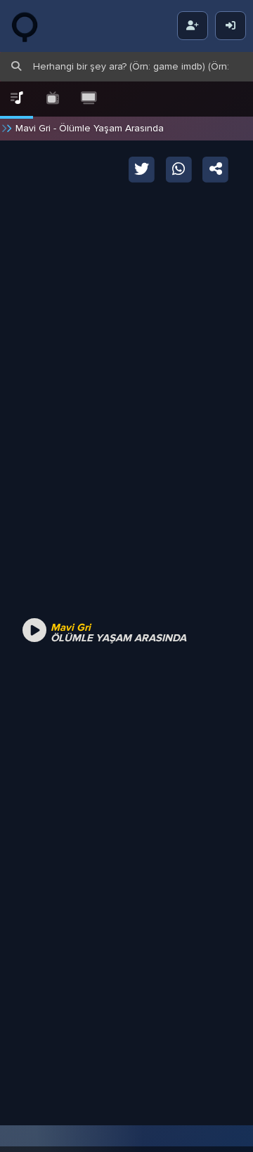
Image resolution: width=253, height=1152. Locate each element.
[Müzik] (16, 98)
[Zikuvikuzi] (35, 26)
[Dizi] (52, 98)
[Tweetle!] (142, 168)
